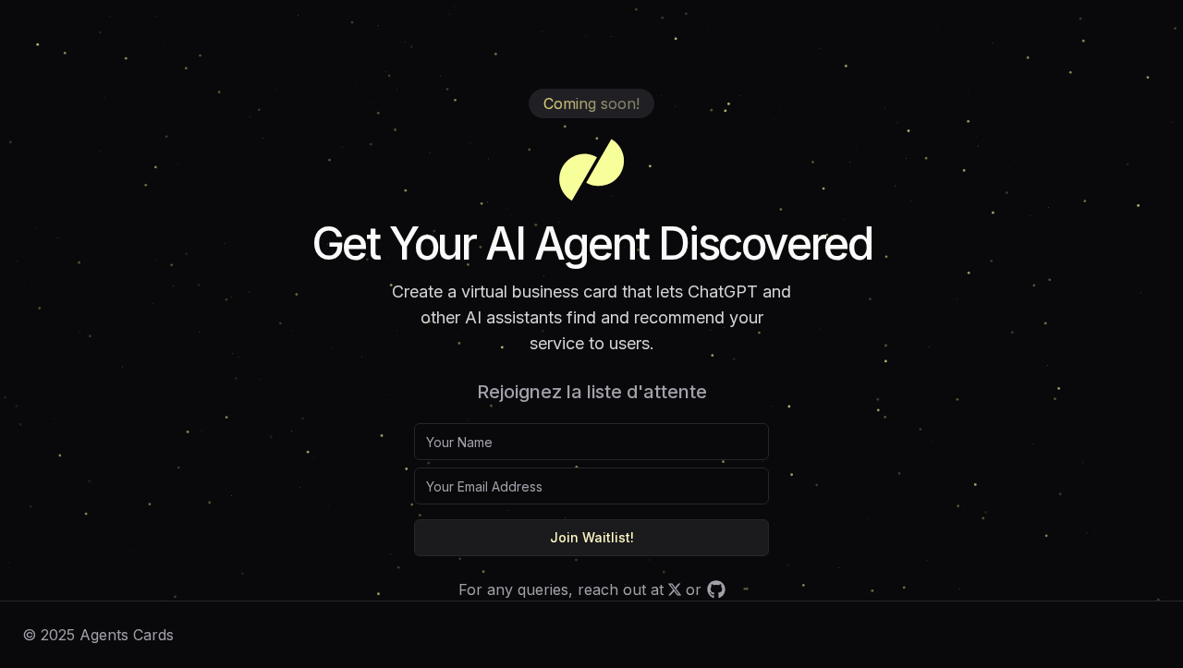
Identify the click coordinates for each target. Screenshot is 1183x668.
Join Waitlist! (592, 537)
